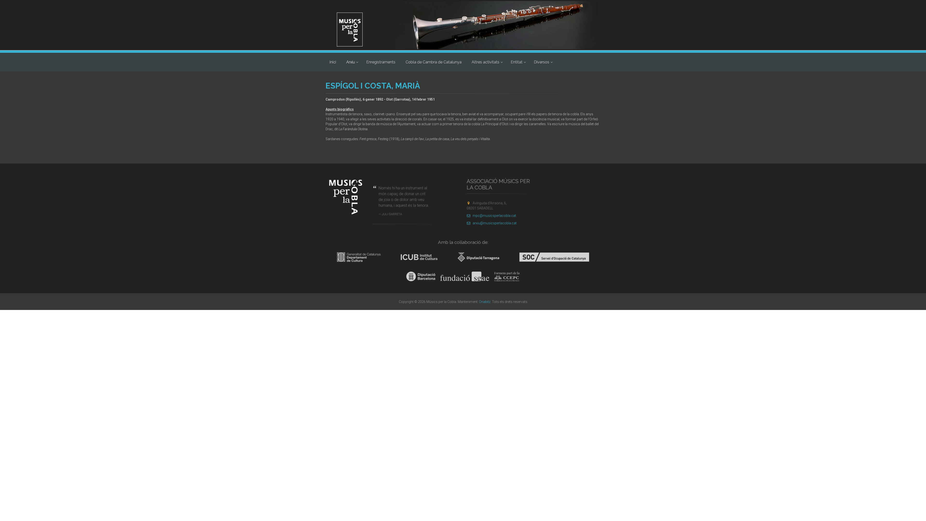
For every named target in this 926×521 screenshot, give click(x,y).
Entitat (517, 62)
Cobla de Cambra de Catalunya (434, 62)
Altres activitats (485, 62)
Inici (332, 62)
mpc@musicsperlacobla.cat (494, 216)
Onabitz (484, 302)
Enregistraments (380, 62)
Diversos (541, 62)
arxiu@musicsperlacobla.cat (495, 223)
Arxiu (350, 62)
